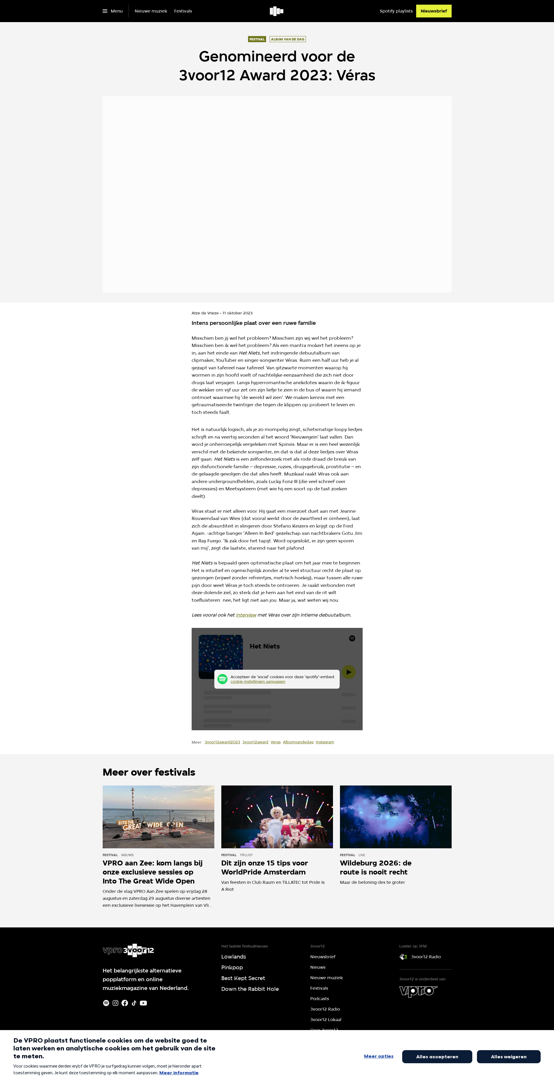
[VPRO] (418, 992)
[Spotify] (106, 1003)
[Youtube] (143, 1003)
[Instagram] (115, 1003)
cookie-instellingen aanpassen (258, 681)
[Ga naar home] (277, 11)
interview (246, 615)
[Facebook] (124, 1003)
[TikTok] (134, 1003)
